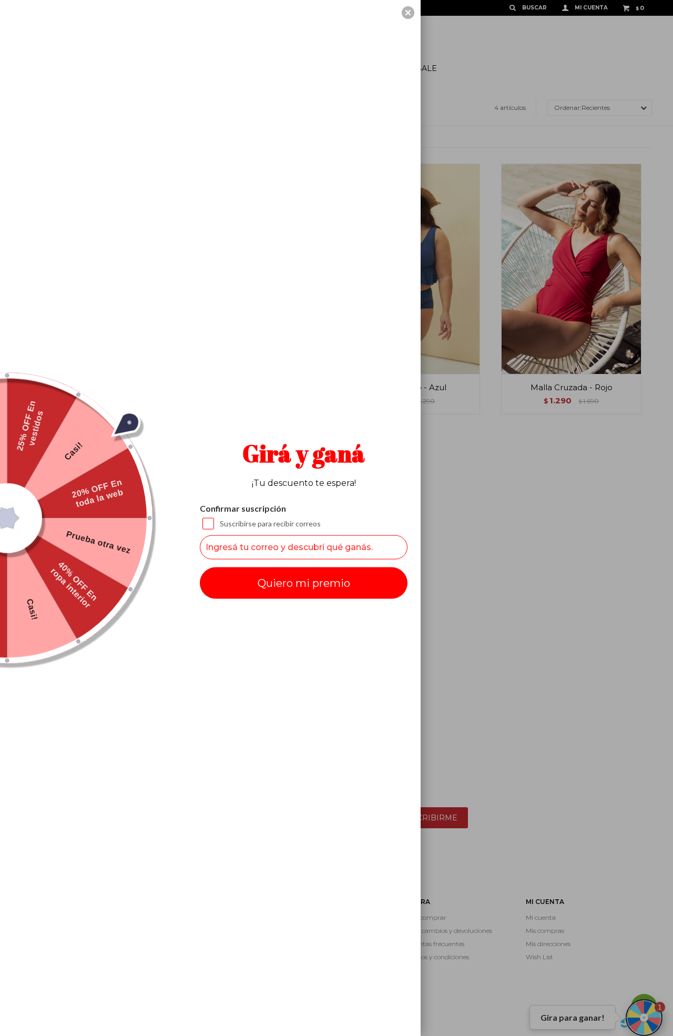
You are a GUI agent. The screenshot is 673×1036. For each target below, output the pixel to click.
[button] (408, 12)
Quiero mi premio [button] (304, 582)
